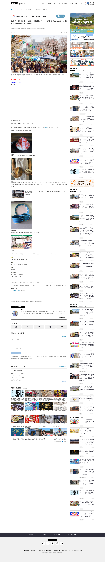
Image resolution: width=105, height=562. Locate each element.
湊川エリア (24, 28)
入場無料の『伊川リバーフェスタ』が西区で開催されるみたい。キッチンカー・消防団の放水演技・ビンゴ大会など (86, 296)
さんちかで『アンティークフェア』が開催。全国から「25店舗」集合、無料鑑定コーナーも (86, 286)
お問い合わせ (42, 550)
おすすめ (80, 3)
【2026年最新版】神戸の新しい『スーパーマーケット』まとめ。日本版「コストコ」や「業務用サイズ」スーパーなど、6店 (86, 244)
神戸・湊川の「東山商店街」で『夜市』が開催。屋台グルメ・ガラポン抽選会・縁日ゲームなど (86, 172)
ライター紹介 (57, 535)
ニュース (54, 3)
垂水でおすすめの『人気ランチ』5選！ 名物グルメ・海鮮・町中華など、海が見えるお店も (86, 98)
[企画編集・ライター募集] (82, 49)
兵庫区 (19, 28)
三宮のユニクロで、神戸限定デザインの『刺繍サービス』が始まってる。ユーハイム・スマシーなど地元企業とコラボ (86, 108)
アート (29, 28)
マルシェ (34, 28)
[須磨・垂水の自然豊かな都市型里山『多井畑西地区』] (82, 32)
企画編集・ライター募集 (30, 550)
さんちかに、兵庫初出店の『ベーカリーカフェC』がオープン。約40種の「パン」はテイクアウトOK (86, 119)
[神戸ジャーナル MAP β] (82, 186)
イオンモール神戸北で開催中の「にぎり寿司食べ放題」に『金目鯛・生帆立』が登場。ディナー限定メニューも (86, 140)
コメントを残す (62, 366)
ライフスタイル (64, 3)
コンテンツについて (77, 550)
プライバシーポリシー (65, 550)
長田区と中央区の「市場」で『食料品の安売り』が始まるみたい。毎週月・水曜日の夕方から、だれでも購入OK (86, 276)
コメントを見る (62, 337)
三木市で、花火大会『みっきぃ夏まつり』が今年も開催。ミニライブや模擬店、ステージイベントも (86, 207)
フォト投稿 (43, 535)
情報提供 (31, 535)
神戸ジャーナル (52, 552)
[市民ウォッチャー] (82, 57)
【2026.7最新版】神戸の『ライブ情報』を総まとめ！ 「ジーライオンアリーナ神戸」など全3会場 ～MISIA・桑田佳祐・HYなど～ (86, 377)
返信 (65, 381)
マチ (76, 3)
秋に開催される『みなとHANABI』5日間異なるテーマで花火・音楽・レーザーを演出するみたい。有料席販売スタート (86, 87)
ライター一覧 (62, 317)
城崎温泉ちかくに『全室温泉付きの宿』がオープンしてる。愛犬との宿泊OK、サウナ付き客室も (86, 324)
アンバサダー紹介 (72, 535)
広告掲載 (49, 550)
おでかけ (72, 3)
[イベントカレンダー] (82, 41)
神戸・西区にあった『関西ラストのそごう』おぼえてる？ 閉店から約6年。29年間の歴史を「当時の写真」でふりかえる (86, 408)
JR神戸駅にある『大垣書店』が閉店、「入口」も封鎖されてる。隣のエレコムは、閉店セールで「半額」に (86, 366)
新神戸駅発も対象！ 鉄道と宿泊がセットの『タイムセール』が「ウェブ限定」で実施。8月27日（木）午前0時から (86, 161)
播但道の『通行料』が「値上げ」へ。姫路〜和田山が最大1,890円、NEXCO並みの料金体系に (86, 389)
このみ (66, 32)
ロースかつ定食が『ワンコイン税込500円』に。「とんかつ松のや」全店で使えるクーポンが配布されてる (86, 345)
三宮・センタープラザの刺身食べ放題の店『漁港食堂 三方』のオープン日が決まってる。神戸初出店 (86, 355)
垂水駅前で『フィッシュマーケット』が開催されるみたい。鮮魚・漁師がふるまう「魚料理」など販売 (86, 151)
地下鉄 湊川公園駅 (41, 28)
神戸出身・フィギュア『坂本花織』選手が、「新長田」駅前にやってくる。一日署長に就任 (86, 398)
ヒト (59, 3)
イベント (44, 3)
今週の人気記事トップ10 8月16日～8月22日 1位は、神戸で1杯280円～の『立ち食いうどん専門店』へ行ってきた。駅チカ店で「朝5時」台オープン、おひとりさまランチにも (86, 231)
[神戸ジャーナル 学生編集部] (82, 65)
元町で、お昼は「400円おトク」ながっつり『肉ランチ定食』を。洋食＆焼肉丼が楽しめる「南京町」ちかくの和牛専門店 (86, 255)
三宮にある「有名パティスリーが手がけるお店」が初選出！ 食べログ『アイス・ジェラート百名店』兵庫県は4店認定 (86, 129)
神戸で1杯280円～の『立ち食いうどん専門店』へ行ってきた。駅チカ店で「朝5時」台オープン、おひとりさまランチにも (86, 266)
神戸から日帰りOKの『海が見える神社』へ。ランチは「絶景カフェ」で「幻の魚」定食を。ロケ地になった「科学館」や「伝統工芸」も (86, 312)
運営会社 (56, 550)
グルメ (49, 3)
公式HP (46, 127)
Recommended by (57, 441)
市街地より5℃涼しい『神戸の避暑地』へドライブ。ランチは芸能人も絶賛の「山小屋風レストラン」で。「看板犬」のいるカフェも (86, 76)
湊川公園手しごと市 (15, 290)
